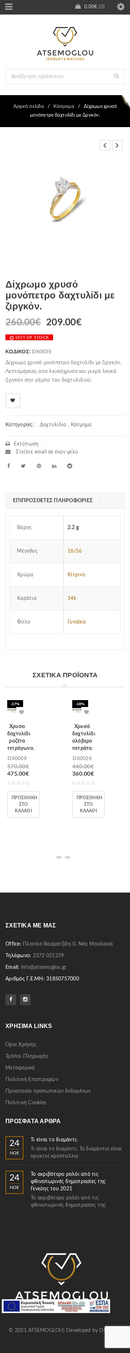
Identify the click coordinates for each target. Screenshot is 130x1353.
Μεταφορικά (20, 1067)
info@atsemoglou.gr (44, 967)
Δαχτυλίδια (53, 424)
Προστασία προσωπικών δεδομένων (48, 1091)
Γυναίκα (77, 622)
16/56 (75, 551)
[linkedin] (54, 466)
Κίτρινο (76, 574)
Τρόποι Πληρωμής (27, 1056)
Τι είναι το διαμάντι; (54, 1139)
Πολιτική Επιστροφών (31, 1079)
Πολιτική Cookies (25, 1102)
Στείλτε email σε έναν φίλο (46, 452)
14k (72, 598)
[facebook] (8, 466)
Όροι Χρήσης (20, 1044)
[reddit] (69, 466)
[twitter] (23, 466)
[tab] (52, 501)
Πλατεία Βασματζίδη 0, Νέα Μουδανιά (68, 944)
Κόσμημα (63, 106)
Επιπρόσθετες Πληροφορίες (53, 500)
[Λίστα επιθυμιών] (12, 400)
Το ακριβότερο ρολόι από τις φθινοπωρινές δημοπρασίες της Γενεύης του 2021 (68, 1181)
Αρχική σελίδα (28, 106)
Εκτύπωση (26, 444)
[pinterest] (39, 466)
